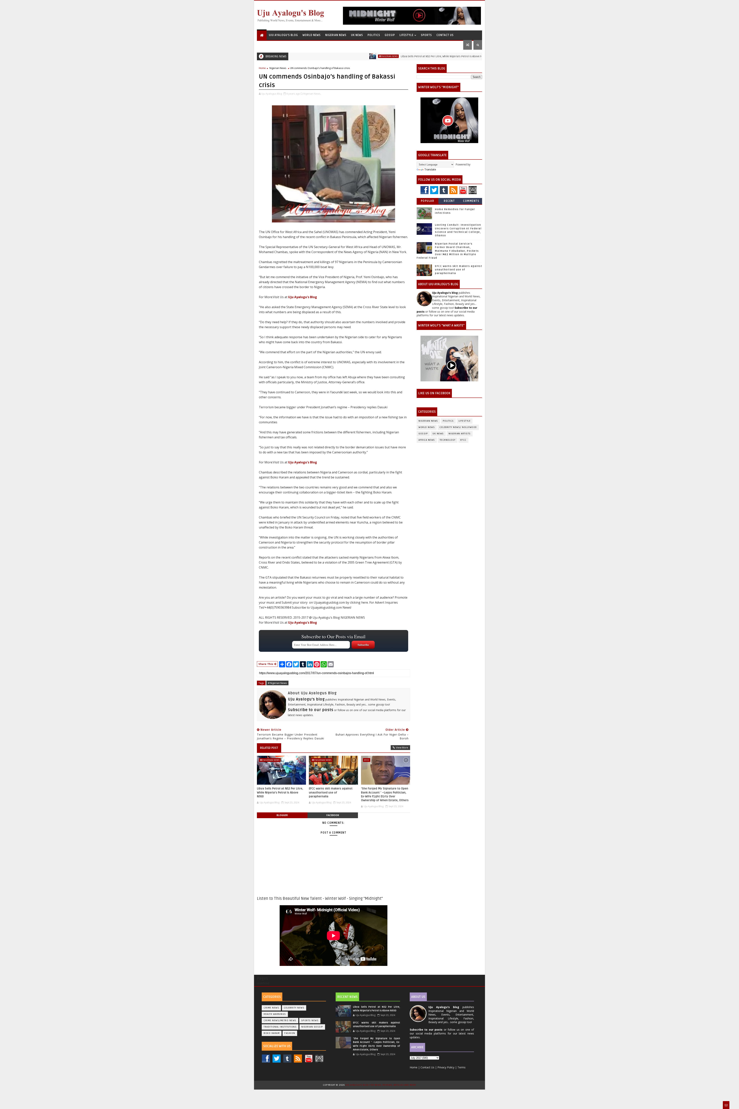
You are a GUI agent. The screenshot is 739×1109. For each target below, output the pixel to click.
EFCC (366, 759)
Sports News (310, 1020)
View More (402, 747)
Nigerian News (335, 35)
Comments (471, 201)
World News (312, 35)
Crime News (271, 1007)
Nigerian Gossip (312, 1026)
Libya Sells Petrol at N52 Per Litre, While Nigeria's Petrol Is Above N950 (394, 56)
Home (262, 68)
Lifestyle (406, 35)
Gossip (390, 35)
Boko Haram (272, 1033)
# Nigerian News (277, 683)
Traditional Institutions (280, 1026)
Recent (449, 201)
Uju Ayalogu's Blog (283, 35)
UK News (357, 35)
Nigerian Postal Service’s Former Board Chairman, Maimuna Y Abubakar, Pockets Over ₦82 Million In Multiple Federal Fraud (448, 250)
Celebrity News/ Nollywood (458, 427)
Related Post (269, 748)
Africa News (427, 440)
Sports (426, 35)
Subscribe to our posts (310, 710)
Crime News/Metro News (280, 1020)
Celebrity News (294, 1007)
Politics (374, 35)
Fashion (289, 1033)
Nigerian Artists (460, 433)
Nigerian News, (312, 93)
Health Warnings (275, 1014)
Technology (448, 440)
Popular (427, 201)
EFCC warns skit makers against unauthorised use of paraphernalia (331, 792)
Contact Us (445, 35)
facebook (332, 815)
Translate (430, 169)
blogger (282, 815)
